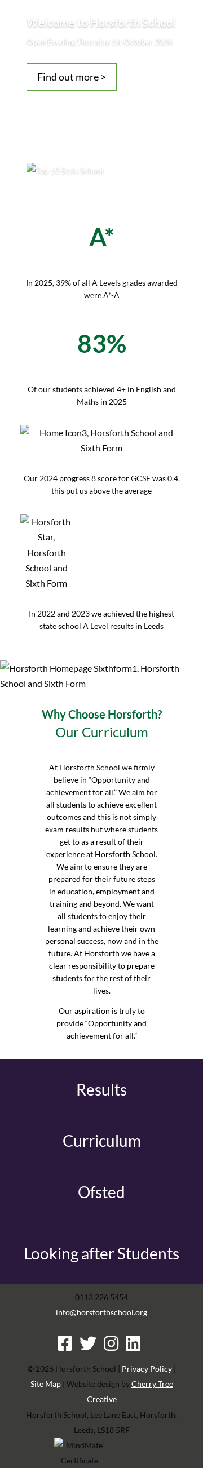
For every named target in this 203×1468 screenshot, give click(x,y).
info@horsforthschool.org (101, 1312)
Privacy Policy (147, 1368)
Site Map (45, 1384)
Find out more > (71, 76)
